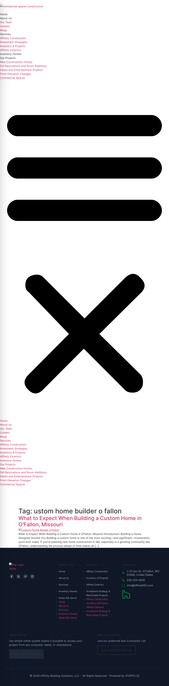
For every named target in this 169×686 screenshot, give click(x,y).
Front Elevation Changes (15, 73)
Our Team (6, 22)
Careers (5, 26)
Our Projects (8, 58)
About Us (6, 18)
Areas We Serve (68, 597)
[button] (84, 249)
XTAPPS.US (132, 675)
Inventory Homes (10, 54)
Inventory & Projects (12, 46)
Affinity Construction (13, 38)
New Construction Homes (16, 62)
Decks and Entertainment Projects (21, 69)
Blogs (3, 30)
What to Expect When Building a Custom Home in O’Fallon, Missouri (80, 521)
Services (5, 34)
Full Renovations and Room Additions (23, 66)
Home (3, 14)
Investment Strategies (13, 42)
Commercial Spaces (12, 77)
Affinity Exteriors (10, 50)
